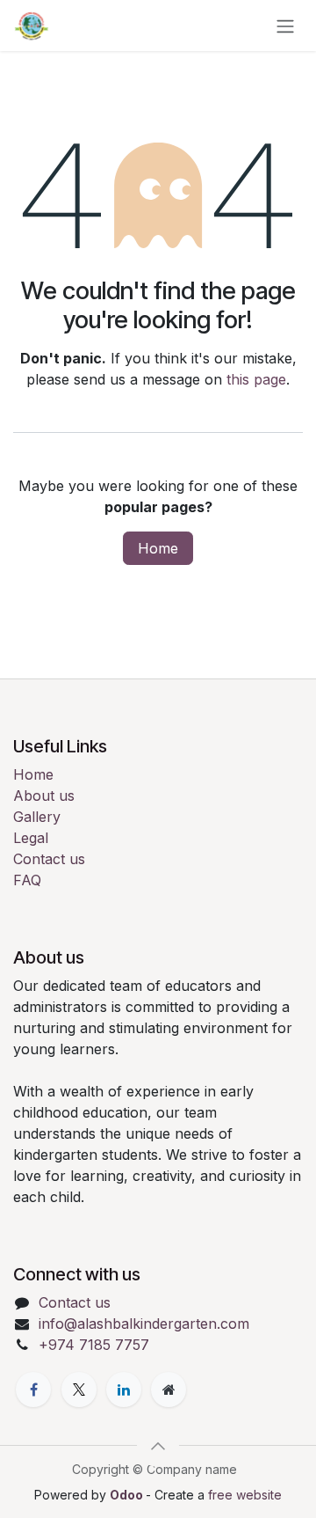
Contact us (49, 859)
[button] (158, 1446)
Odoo (128, 1494)
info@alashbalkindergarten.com (144, 1323)
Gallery (37, 816)
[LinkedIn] (123, 1389)
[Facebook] (33, 1389)
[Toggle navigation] (285, 25)
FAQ (27, 880)
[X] (79, 1389)
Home (158, 548)
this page (256, 379)
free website (245, 1494)
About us (44, 795)
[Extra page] (168, 1389)
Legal (30, 838)
